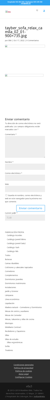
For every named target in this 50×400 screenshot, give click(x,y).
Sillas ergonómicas (15, 342)
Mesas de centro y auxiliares (17, 311)
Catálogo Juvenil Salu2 (16, 243)
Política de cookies (23, 371)
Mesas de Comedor (13, 315)
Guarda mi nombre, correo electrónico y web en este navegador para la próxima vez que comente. (23, 198)
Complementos (11, 275)
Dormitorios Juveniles (14, 279)
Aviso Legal (24, 374)
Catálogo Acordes (14, 235)
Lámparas (9, 295)
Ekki (10, 40)
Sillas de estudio (11, 339)
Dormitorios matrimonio (15, 283)
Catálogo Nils (12, 251)
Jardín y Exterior (11, 291)
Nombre (9, 162)
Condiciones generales (24, 365)
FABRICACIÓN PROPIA (14, 232)
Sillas (7, 335)
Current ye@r (11, 213)
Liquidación (9, 303)
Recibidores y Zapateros (15, 331)
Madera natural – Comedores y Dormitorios (23, 307)
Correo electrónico (13, 173)
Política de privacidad (23, 368)
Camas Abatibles (12, 263)
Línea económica (12, 299)
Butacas (8, 259)
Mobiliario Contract (13, 327)
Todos (7, 255)
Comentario (11, 134)
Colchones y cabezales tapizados (19, 267)
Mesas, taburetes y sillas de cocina (19, 319)
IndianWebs (39, 396)
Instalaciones (10, 287)
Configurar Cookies (23, 377)
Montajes (9, 323)
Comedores (10, 271)
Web (7, 184)
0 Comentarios (32, 40)
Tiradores (9, 350)
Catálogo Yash (13, 247)
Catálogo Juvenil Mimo (16, 239)
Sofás (7, 346)
